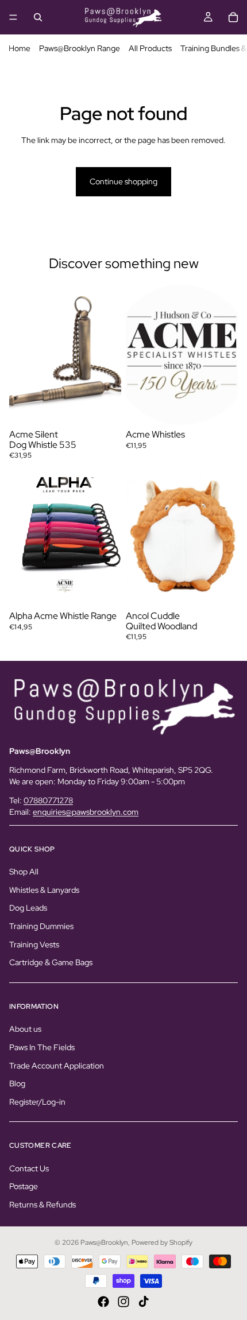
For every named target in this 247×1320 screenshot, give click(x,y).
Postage (23, 1186)
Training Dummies (41, 926)
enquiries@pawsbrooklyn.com (85, 812)
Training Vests (34, 944)
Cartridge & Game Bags (50, 962)
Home (19, 48)
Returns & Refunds (42, 1204)
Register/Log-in (37, 1101)
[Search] (38, 17)
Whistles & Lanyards (44, 889)
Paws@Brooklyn (104, 1242)
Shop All (23, 871)
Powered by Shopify (162, 1242)
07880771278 (48, 800)
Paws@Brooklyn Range (79, 48)
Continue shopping (123, 181)
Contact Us (29, 1168)
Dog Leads (28, 908)
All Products (150, 48)
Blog (17, 1083)
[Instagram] (123, 1302)
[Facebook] (103, 1302)
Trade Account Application (56, 1065)
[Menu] (13, 17)
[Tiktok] (143, 1302)
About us (25, 1029)
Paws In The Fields (42, 1047)
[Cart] (233, 17)
